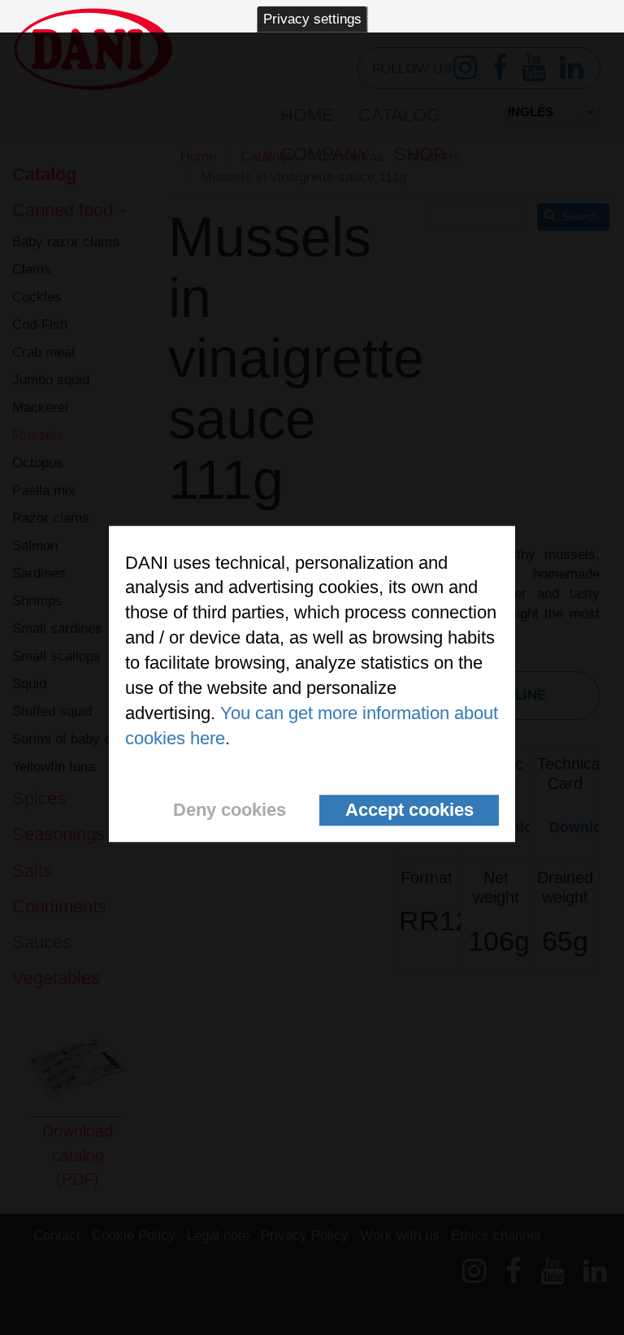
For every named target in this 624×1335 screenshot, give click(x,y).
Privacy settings (312, 19)
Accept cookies (409, 810)
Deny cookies (229, 810)
